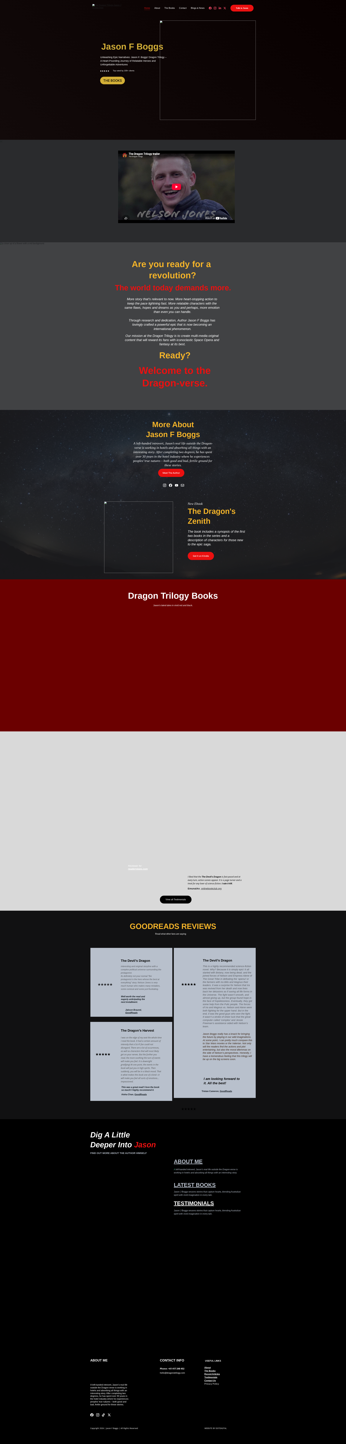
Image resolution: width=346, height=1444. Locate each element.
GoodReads (131, 1013)
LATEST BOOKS (195, 1185)
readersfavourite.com (212, 829)
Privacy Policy (211, 1384)
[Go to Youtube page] (178, 485)
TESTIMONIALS (194, 1203)
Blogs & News (197, 8)
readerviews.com (138, 869)
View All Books (176, 715)
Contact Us (210, 1380)
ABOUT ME (188, 1161)
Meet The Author (171, 473)
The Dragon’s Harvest (172, 687)
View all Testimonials (176, 899)
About (157, 8)
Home (147, 8)
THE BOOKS (112, 81)
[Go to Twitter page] (224, 8)
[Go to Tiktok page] (103, 1415)
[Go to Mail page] (182, 485)
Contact (183, 8)
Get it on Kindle (201, 556)
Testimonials (210, 1377)
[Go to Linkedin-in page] (221, 8)
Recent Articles (212, 1374)
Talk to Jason (242, 8)
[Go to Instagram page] (216, 8)
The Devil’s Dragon (220, 687)
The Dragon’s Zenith (125, 687)
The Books (169, 8)
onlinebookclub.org (211, 888)
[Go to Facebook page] (211, 8)
